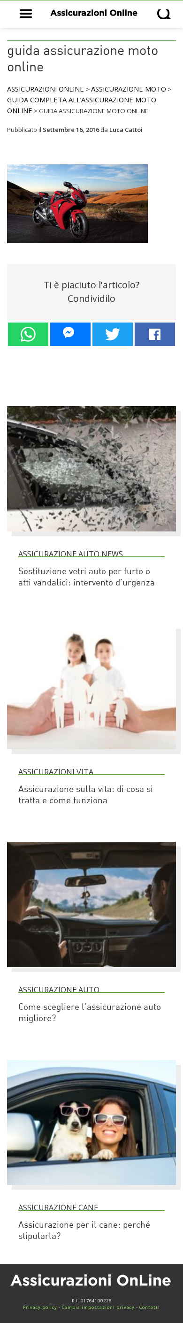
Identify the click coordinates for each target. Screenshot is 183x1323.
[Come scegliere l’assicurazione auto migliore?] (91, 971)
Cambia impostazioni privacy (98, 1307)
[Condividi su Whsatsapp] (28, 334)
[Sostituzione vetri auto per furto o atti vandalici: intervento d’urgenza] (91, 536)
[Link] (77, 247)
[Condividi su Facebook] (155, 334)
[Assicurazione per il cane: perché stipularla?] (91, 1189)
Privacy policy (40, 1307)
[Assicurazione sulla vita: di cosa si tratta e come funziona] (91, 753)
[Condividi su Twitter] (112, 334)
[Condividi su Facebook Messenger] (70, 334)
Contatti (149, 1307)
